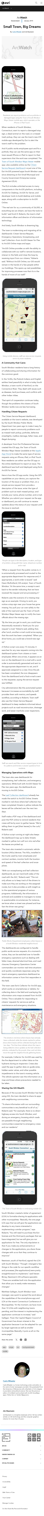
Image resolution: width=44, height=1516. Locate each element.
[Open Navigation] (41, 3)
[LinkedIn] (39, 1435)
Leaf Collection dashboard (17, 795)
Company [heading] (5, 1459)
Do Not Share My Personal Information (15, 1509)
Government (15, 21)
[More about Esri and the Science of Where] (6, 1437)
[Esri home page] (5, 3)
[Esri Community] (29, 1439)
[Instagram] (34, 1439)
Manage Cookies (8, 1503)
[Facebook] (29, 1435)
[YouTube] (39, 1439)
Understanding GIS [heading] (8, 1454)
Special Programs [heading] (8, 1463)
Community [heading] (6, 1450)
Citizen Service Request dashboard (19, 166)
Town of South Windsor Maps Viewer (18, 161)
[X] (34, 1435)
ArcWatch (5, 8)
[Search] (36, 3)
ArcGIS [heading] (4, 1446)
